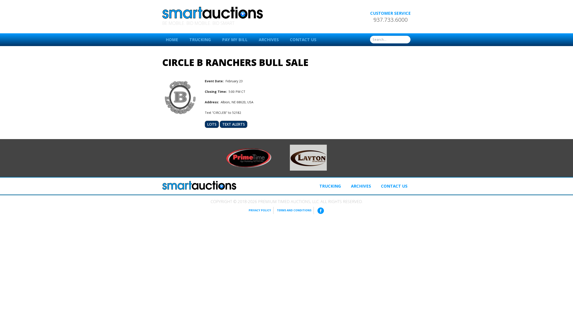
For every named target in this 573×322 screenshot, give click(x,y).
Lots (211, 124)
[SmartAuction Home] (199, 185)
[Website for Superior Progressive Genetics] (308, 157)
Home (172, 39)
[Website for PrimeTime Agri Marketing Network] (249, 157)
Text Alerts (233, 124)
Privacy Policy (260, 210)
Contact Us (303, 39)
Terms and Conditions (294, 210)
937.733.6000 (391, 20)
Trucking (200, 39)
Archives (269, 39)
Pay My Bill (235, 39)
